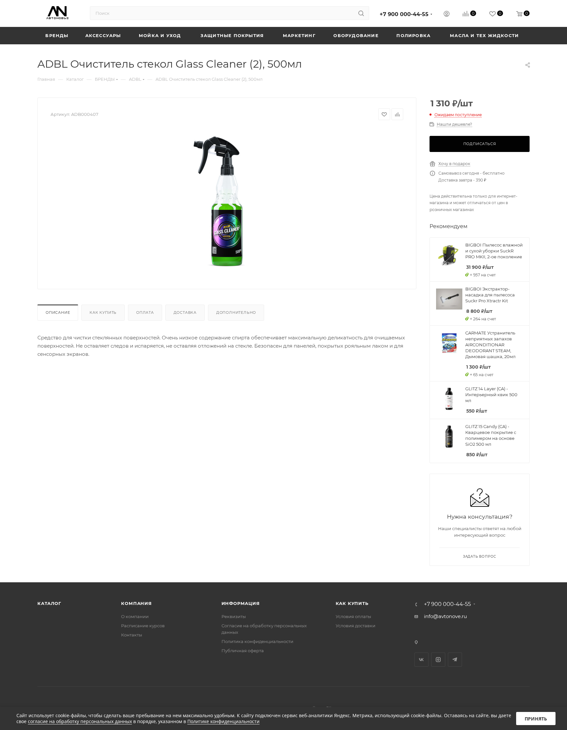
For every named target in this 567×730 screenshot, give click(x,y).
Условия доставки (355, 625)
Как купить (103, 312)
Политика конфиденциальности (257, 641)
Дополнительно (236, 312)
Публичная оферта (242, 650)
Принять (536, 719)
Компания (136, 603)
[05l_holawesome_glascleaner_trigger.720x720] (227, 202)
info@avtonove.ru (445, 616)
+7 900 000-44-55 (404, 14)
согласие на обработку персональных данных (80, 721)
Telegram (455, 660)
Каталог (49, 603)
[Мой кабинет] (447, 15)
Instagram (438, 660)
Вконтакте (421, 660)
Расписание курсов (143, 625)
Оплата (145, 312)
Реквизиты (233, 616)
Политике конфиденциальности (223, 721)
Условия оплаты (353, 616)
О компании (135, 616)
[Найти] (361, 13)
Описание (58, 312)
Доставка (185, 312)
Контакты (131, 634)
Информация (240, 603)
